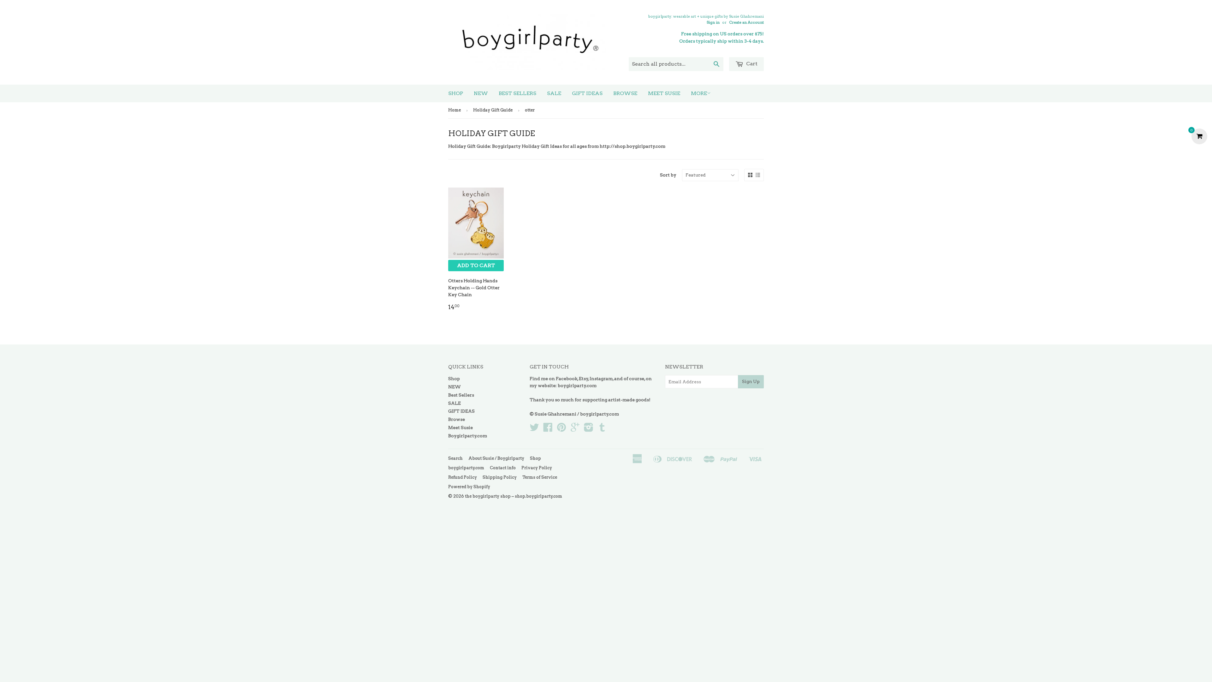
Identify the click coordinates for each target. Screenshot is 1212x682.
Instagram (601, 378)
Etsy (583, 378)
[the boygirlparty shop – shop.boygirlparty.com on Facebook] (548, 429)
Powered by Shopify (469, 486)
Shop (455, 93)
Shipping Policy (500, 477)
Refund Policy (462, 477)
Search (455, 458)
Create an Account (746, 22)
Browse (625, 93)
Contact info (503, 467)
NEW (481, 93)
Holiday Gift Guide (493, 110)
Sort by (668, 174)
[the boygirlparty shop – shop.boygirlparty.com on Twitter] (534, 429)
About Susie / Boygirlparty (496, 458)
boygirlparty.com (577, 385)
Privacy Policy (536, 467)
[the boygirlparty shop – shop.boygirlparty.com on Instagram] (588, 429)
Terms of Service (539, 477)
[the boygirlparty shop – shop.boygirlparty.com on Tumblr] (602, 429)
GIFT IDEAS (587, 93)
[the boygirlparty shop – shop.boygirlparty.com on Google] (575, 429)
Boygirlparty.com (467, 435)
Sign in (713, 22)
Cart (751, 64)
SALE (554, 93)
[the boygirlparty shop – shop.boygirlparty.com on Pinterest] (561, 429)
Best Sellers (517, 93)
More (699, 93)
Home (454, 110)
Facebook (566, 378)
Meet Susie (664, 93)
